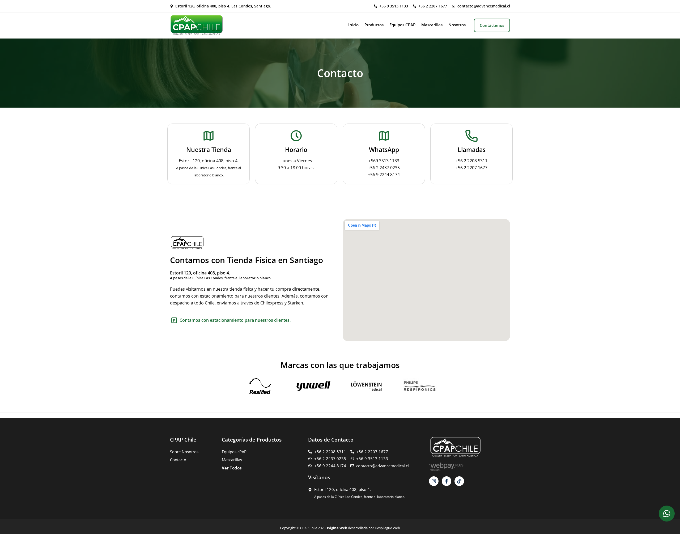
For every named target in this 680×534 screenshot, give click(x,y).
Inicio (353, 24)
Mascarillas (432, 24)
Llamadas (472, 149)
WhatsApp (384, 149)
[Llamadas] (471, 135)
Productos (374, 24)
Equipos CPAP (402, 24)
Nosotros (457, 24)
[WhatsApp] (383, 135)
